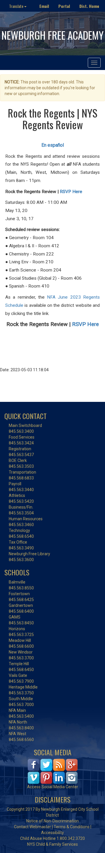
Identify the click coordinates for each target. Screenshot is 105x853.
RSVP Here (71, 191)
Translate (16, 6)
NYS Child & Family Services (52, 844)
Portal (64, 6)
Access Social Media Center (52, 786)
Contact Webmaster (32, 826)
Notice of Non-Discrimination (52, 821)
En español (52, 145)
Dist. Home (89, 6)
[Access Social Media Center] (53, 771)
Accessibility (52, 832)
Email (44, 6)
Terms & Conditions (72, 826)
